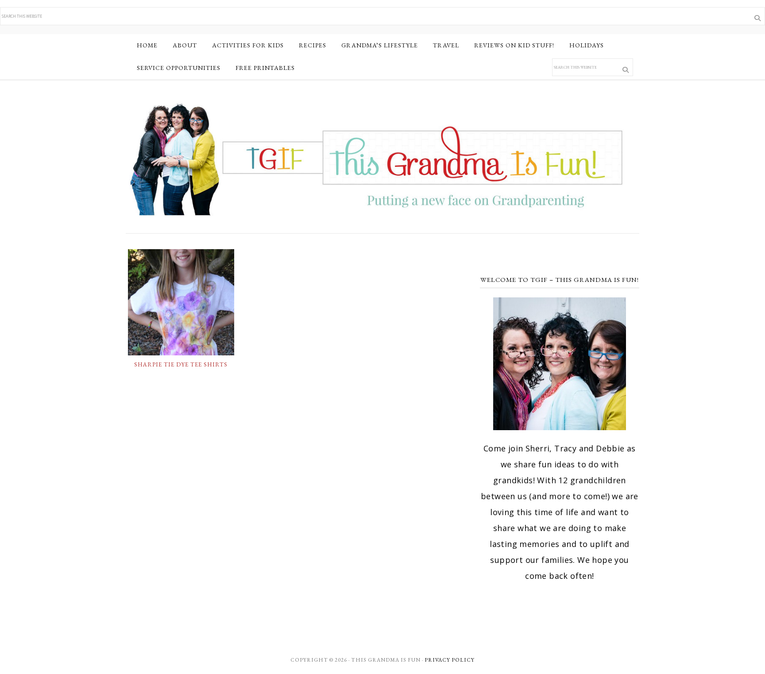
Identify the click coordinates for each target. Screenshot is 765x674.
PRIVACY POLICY (450, 659)
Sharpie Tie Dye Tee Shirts (181, 364)
